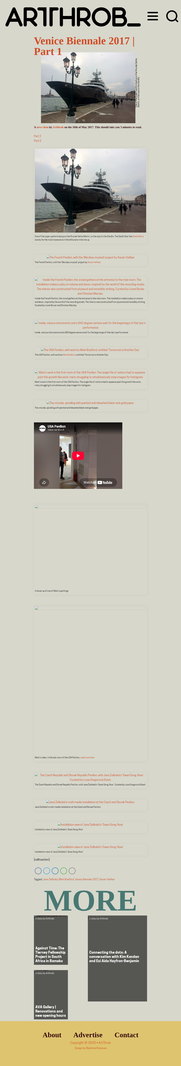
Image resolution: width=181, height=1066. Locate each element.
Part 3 (37, 141)
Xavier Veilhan (93, 262)
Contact (126, 1035)
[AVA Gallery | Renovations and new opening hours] (51, 994)
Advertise (88, 1035)
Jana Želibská (50, 879)
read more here (87, 758)
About (52, 1035)
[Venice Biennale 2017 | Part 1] (88, 88)
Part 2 (37, 136)
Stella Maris (138, 237)
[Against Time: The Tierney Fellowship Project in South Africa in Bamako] (51, 940)
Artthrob (58, 127)
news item (42, 127)
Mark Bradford (69, 355)
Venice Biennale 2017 (86, 879)
